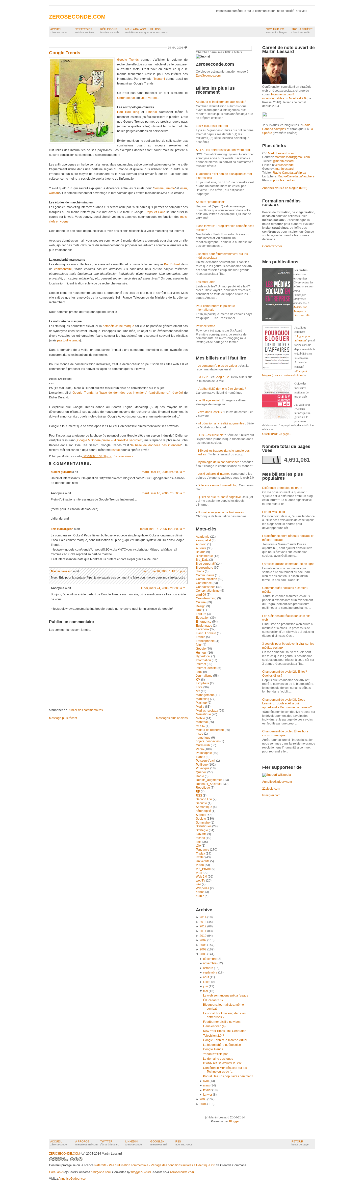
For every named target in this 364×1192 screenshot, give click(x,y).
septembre (210, 972)
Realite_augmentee (209, 780)
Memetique (204, 714)
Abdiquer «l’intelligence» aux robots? (221, 102)
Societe (201, 818)
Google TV (222, 377)
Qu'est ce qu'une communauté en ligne (288, 564)
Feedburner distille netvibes (221, 1022)
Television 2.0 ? (213, 1035)
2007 (203, 949)
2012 (203, 926)
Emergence (204, 621)
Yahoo (200, 892)
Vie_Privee (203, 869)
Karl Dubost (172, 264)
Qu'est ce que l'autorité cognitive (219, 497)
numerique (203, 737)
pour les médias (284, 180)
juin (205, 986)
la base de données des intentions (156, 445)
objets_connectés (208, 741)
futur (199, 644)
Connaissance (206, 587)
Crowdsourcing (206, 598)
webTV (201, 880)
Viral (199, 873)
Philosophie (204, 753)
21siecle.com (271, 788)
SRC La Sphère (301, 31)
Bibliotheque (205, 556)
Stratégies (84, 31)
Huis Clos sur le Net (211, 435)
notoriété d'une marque (118, 326)
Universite (203, 861)
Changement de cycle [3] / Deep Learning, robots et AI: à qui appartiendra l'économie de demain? (287, 703)
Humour (202, 652)
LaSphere (203, 683)
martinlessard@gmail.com (292, 157)
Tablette (201, 834)
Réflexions (109, 31)
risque (116, 450)
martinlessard (284, 168)
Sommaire (203, 822)
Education (203, 617)
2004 (203, 1104)
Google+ (158, 1143)
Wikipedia (203, 888)
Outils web (203, 745)
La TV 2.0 (204, 377)
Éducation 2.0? (213, 1000)
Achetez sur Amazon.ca (300, 309)
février (207, 1090)
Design (201, 606)
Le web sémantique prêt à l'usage (225, 995)
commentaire (63, 269)
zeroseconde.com (182, 1172)
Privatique (203, 768)
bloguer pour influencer (302, 338)
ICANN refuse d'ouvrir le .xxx (222, 1063)
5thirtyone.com (101, 1172)
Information (204, 660)
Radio (200, 776)
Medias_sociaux (207, 710)
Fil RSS (159, 31)
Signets (201, 815)
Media (200, 706)
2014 (203, 917)
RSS (199, 795)
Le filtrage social (209, 400)
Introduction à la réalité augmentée (221, 423)
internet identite (206, 668)
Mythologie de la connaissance (218, 462)
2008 (203, 945)
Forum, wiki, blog (273, 512)
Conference (204, 583)
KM (198, 679)
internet (201, 664)
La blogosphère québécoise (222, 1045)
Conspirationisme (208, 590)
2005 (203, 1099)
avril (206, 1081)
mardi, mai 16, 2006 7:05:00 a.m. (164, 493)
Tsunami (159, 79)
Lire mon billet (302, 315)
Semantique (204, 807)
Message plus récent (63, 718)
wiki (199, 884)
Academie (203, 536)
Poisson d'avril (206, 760)
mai (205, 991)
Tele (199, 842)
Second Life (204, 799)
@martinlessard (283, 161)
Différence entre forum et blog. (218, 485)
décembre (210, 959)
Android (201, 544)
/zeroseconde (284, 165)
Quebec (201, 772)
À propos (86, 1143)
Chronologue (126, 98)
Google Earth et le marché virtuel (225, 1040)
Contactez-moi (272, 246)
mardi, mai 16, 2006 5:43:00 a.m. (164, 472)
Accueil (58, 31)
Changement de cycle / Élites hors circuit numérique (285, 733)
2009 (203, 940)
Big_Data (202, 559)
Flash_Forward (206, 633)
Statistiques (204, 826)
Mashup (202, 702)
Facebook (203, 629)
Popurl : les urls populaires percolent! (228, 1076)
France (201, 637)
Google (201, 648)
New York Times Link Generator (224, 1031)
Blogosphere (205, 567)
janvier (207, 1094)
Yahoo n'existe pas (215, 1054)
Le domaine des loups (218, 1058)
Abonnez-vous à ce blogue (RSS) (284, 188)
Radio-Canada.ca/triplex (289, 172)
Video (200, 865)
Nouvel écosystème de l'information (221, 512)
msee (200, 733)
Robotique (203, 787)
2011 (203, 931)
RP (198, 791)
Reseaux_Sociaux (208, 784)
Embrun (151, 112)
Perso (200, 749)
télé (199, 845)
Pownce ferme (205, 326)
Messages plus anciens (172, 718)
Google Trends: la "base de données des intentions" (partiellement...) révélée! (128, 392)
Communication (207, 579)
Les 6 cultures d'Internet (212, 126)
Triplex (201, 853)
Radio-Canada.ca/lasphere (296, 176)
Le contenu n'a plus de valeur (217, 365)
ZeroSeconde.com (208, 75)
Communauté (205, 575)
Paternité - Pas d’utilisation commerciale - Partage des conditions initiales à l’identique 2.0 (154, 1165)
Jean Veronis (149, 98)
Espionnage (204, 625)
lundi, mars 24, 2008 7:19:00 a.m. (163, 588)
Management (205, 695)
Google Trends (64, 52)
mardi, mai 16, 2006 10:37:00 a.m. (163, 529)
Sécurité (202, 803)
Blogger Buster (141, 1172)
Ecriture (201, 614)
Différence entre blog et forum (282, 488)
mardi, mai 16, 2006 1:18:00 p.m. (164, 571)
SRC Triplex (276, 31)
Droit (199, 610)
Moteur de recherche (210, 730)
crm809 (201, 594)
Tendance (203, 849)
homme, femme (164, 188)
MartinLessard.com (281, 153)
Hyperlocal (203, 656)
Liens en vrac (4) (214, 1026)
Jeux (199, 672)
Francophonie (205, 641)
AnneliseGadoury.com (277, 781)
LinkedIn (133, 1143)
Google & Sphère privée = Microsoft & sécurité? (109, 440)
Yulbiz (200, 896)
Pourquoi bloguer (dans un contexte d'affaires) (284, 373)
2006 (203, 954)
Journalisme (204, 675)
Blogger (234, 1121)
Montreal (202, 722)
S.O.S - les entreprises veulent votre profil (223, 150)
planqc (201, 757)
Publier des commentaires (85, 710)
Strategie (202, 830)
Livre (199, 687)
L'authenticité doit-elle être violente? (222, 388)
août (206, 977)
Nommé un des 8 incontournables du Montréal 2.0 (284, 96)
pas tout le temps (68, 340)
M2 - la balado (137, 31)
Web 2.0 (202, 876)
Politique (202, 764)
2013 (203, 922)
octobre (208, 968)
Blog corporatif (206, 563)
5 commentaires (123, 456)
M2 (198, 691)
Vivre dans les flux (210, 412)
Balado (201, 552)
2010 (203, 936)
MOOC (201, 726)
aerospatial (204, 540)
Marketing (203, 699)
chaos (200, 571)
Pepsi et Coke (155, 212)
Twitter (200, 857)
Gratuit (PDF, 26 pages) (276, 434)
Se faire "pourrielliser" (210, 202)
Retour (300, 1143)
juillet (206, 982)
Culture (201, 602)
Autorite (201, 548)
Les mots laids (205, 282)
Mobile (201, 718)
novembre (210, 963)
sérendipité (204, 811)
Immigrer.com (271, 795)
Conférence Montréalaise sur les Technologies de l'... (225, 1070)
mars (206, 1085)
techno (201, 838)
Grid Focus (56, 1172)
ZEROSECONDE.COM (77, 17)
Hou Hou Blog (128, 112)
